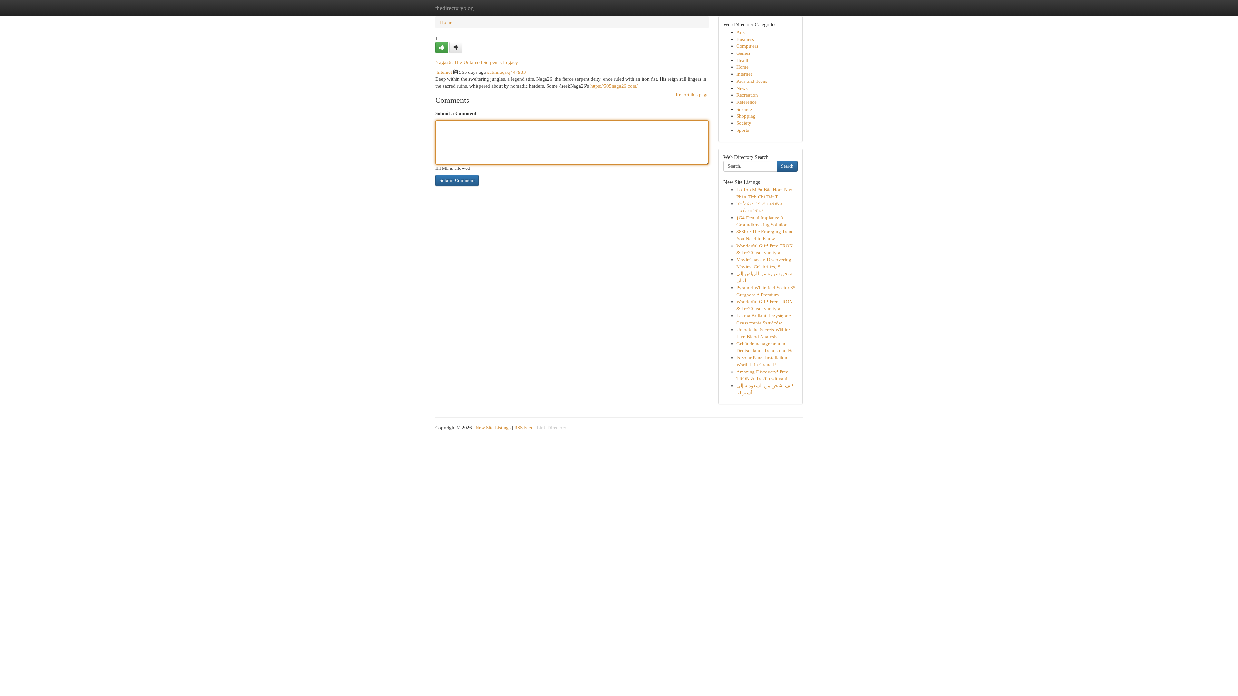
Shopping (746, 116)
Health (743, 60)
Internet (444, 72)
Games (743, 53)
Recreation (747, 95)
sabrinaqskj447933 (506, 72)
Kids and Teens (751, 81)
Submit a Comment (455, 113)
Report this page (692, 94)
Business (745, 39)
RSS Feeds (524, 427)
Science (744, 109)
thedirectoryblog (454, 8)
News (742, 88)
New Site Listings (493, 427)
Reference (746, 102)
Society (743, 123)
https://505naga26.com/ (614, 86)
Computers (747, 46)
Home (446, 22)
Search (787, 166)
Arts (740, 32)
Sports (742, 130)
